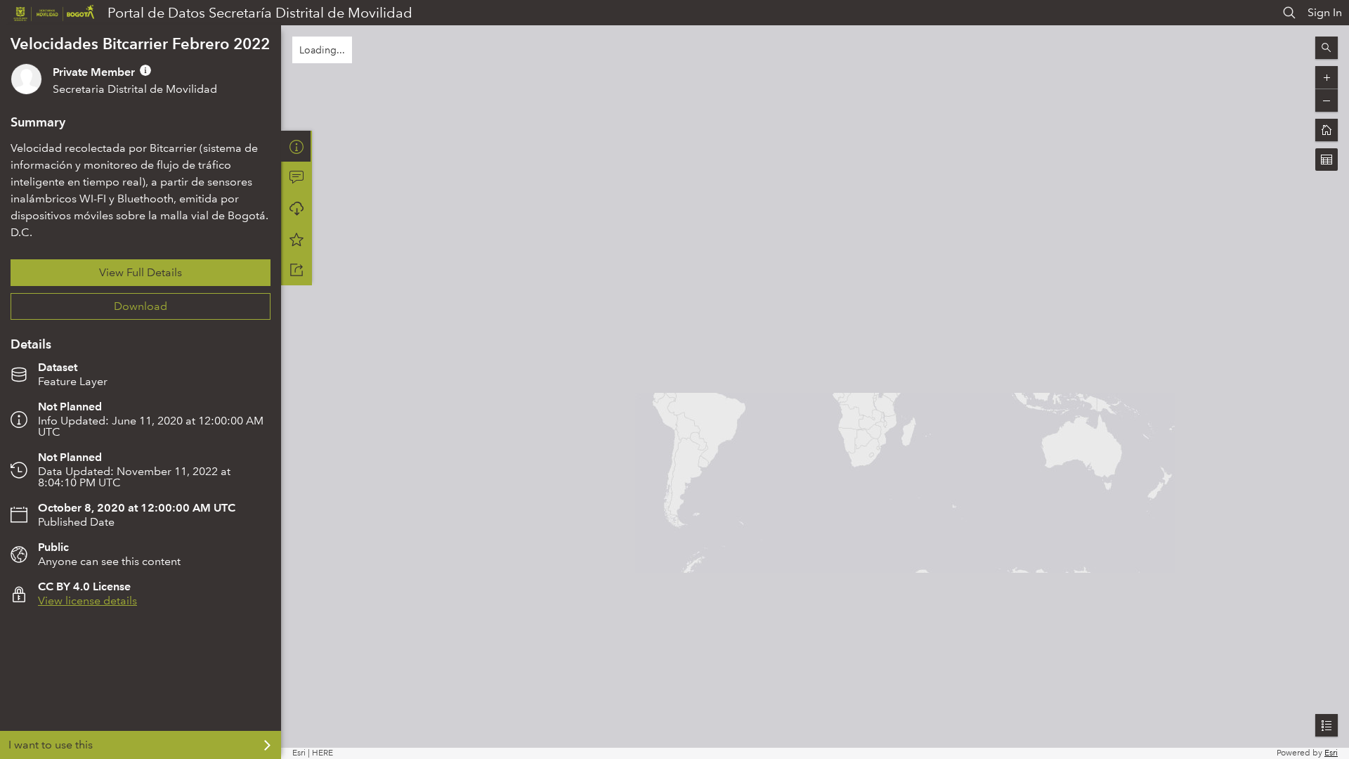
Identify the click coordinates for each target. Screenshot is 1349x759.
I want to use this (50, 744)
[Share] (296, 269)
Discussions (296, 177)
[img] (145, 70)
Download (140, 306)
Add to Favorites (296, 238)
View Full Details (140, 272)
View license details (87, 600)
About (296, 146)
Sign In (1325, 12)
